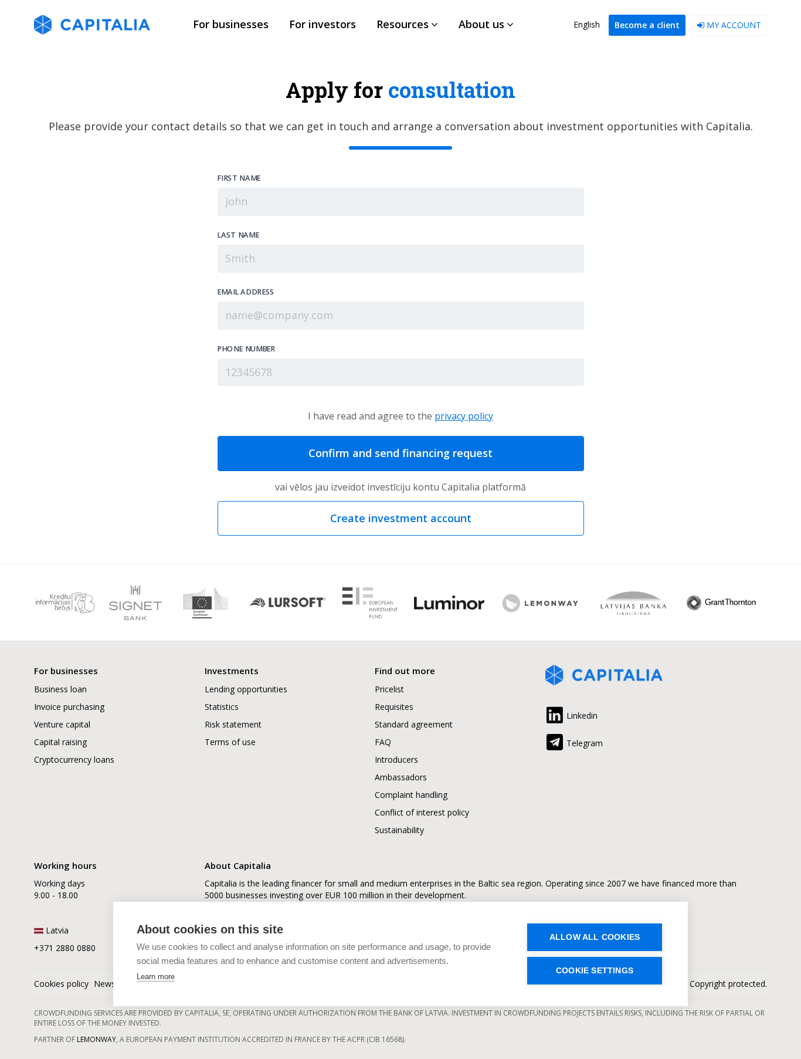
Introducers (396, 759)
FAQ (383, 741)
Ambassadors (401, 777)
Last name (238, 234)
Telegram (583, 743)
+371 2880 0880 (65, 947)
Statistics (222, 706)
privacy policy (464, 416)
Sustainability (399, 829)
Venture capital (62, 724)
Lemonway (96, 1039)
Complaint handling (411, 794)
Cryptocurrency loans (74, 759)
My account (732, 25)
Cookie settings (594, 970)
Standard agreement (414, 724)
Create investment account (400, 518)
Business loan (60, 689)
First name (238, 178)
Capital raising (60, 741)
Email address (245, 291)
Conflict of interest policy (422, 812)
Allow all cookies (594, 937)
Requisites (394, 706)
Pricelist (389, 689)
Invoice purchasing (69, 706)
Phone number (245, 348)
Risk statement (233, 724)
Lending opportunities (246, 689)
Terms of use (230, 741)
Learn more (156, 976)
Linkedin (581, 715)
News (105, 983)
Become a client (647, 25)
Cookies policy (61, 983)
